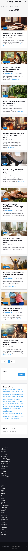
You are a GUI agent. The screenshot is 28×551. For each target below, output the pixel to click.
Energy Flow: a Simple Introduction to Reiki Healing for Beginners (13, 207)
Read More (14, 79)
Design (5, 28)
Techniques (4, 526)
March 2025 (4, 475)
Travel (5, 163)
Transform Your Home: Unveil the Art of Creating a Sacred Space (12, 240)
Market (3, 512)
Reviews (3, 521)
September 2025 (5, 465)
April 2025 (3, 473)
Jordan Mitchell (9, 73)
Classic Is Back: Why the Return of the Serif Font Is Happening (13, 34)
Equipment (4, 497)
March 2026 (4, 455)
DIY (2, 495)
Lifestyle (5, 303)
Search (5, 371)
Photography (4, 516)
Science (3, 522)
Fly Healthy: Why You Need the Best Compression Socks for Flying (13, 171)
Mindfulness (4, 514)
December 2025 (5, 460)
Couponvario (15, 546)
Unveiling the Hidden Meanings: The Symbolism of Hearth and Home (13, 135)
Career (3, 488)
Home (5, 128)
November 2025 (5, 461)
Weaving (3, 533)
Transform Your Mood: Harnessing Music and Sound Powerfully (13, 342)
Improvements (5, 505)
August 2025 (4, 466)
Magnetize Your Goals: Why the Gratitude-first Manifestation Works (13, 275)
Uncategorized (5, 531)
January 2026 (4, 458)
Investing (3, 509)
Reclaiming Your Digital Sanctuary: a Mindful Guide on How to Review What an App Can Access (13, 396)
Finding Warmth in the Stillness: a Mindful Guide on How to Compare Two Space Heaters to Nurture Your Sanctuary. (13, 402)
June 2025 (3, 470)
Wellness (6, 199)
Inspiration (6, 61)
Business (3, 487)
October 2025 (5, 463)
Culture (5, 95)
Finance (3, 498)
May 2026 (3, 451)
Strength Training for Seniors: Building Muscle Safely (12, 309)
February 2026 (5, 456)
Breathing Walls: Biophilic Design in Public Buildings (14, 102)
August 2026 (4, 448)
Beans (2, 485)
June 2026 (3, 449)
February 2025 (5, 477)
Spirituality (4, 524)
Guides (5, 233)
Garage (3, 500)
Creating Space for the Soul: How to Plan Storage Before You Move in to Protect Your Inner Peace (13, 391)
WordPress (14, 548)
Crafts (2, 490)
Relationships (4, 519)
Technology (4, 527)
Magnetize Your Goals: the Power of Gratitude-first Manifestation (12, 69)
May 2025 (3, 472)
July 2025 (3, 468)
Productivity (4, 517)
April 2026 (3, 453)
